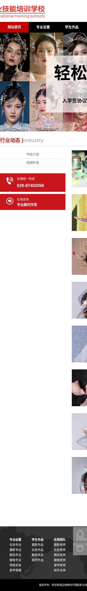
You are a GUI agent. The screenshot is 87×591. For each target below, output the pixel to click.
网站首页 (14, 27)
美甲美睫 (15, 570)
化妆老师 (60, 549)
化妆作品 (38, 549)
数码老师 (60, 555)
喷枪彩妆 (15, 565)
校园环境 (32, 162)
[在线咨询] (80, 534)
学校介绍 (32, 154)
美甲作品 (38, 560)
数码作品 (38, 555)
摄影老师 (60, 544)
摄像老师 (60, 560)
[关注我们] (80, 548)
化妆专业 (15, 544)
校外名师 (60, 570)
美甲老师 (60, 565)
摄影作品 (38, 544)
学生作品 (72, 27)
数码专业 (15, 555)
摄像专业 (15, 560)
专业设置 (43, 27)
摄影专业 (15, 549)
